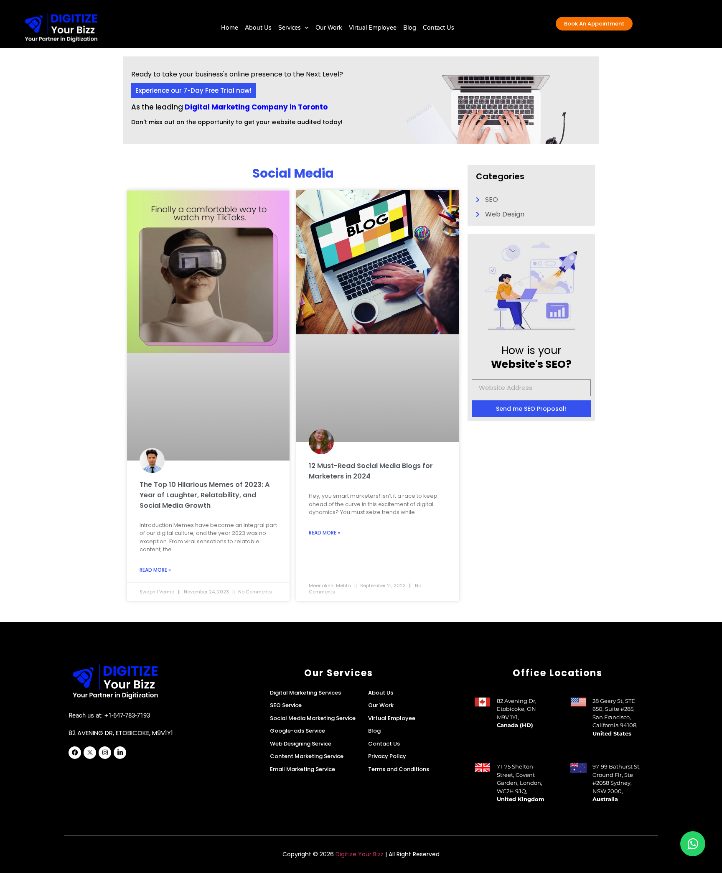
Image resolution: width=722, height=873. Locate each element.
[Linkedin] (120, 752)
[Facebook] (75, 752)
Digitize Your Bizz (360, 854)
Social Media (293, 173)
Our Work (328, 27)
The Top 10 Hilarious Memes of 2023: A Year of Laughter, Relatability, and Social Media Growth (204, 495)
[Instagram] (105, 752)
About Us (258, 27)
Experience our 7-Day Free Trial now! (193, 90)
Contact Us (438, 27)
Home (229, 27)
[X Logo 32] (90, 752)
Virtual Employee (373, 27)
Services (289, 27)
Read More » (155, 569)
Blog (409, 27)
